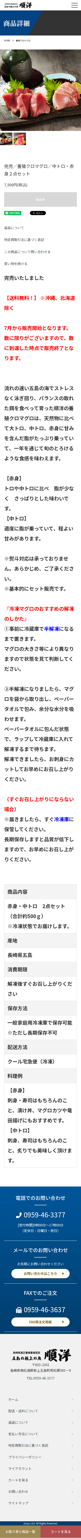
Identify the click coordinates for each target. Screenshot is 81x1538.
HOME (7, 40)
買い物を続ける (15, 263)
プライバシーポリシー (25, 1456)
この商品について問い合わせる (27, 251)
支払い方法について (23, 1433)
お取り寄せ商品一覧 (20, 1531)
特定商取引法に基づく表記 (24, 239)
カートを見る (18, 1479)
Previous (4, 90)
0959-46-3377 (44, 1214)
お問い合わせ (18, 1491)
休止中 (40, 199)
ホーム (13, 1399)
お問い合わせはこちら (40, 1273)
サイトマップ (18, 1502)
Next (76, 90)
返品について (14, 227)
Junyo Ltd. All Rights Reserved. (40, 1523)
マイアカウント (20, 1468)
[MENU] (74, 5)
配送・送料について (23, 1410)
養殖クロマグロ (23, 40)
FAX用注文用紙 (40, 1321)
